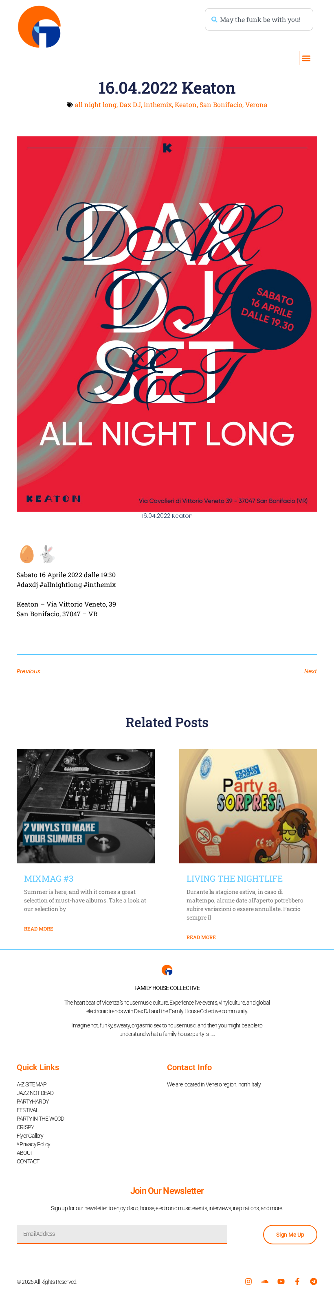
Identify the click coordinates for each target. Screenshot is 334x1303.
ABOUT (25, 1153)
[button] (306, 58)
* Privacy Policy (33, 1144)
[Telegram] (313, 1281)
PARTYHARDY (32, 1101)
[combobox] (259, 19)
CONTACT (28, 1161)
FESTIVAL (28, 1110)
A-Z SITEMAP (31, 1084)
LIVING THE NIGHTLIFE (235, 878)
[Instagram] (248, 1281)
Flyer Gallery (30, 1135)
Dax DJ (130, 104)
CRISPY (25, 1127)
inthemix (158, 104)
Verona (256, 104)
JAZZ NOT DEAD (35, 1093)
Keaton (186, 104)
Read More (38, 928)
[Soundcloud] (264, 1281)
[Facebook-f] (297, 1281)
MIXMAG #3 (48, 878)
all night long (95, 104)
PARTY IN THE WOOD (40, 1118)
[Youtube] (281, 1281)
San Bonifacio (221, 104)
